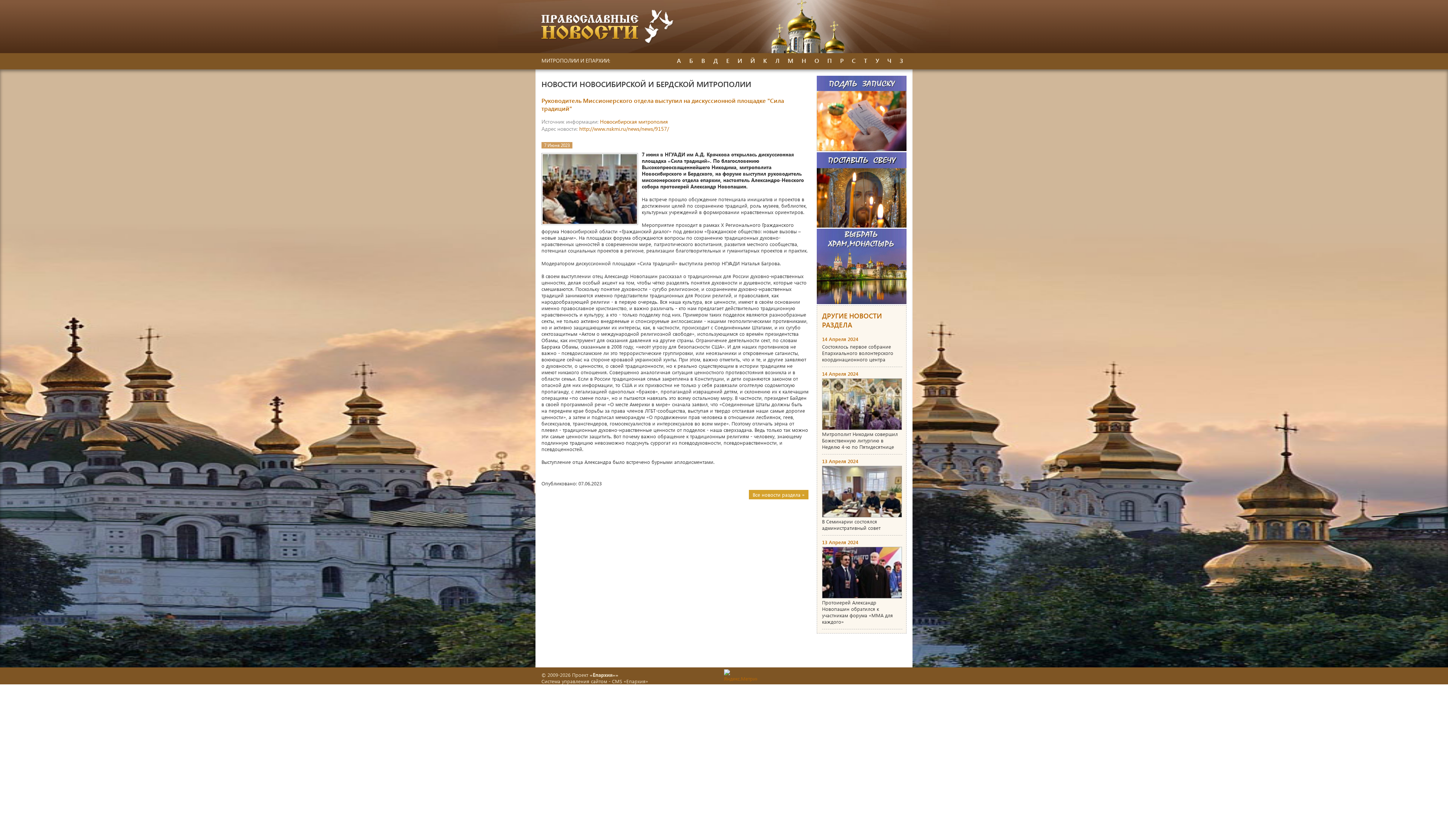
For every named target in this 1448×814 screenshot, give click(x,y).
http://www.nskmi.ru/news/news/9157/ (624, 128)
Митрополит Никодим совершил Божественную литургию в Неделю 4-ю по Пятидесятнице (860, 440)
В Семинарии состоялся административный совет (851, 524)
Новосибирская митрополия (634, 121)
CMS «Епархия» (630, 681)
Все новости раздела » (779, 494)
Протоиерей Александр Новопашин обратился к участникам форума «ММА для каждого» (857, 612)
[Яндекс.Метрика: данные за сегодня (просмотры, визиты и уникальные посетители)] (740, 675)
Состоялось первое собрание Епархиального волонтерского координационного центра (857, 353)
